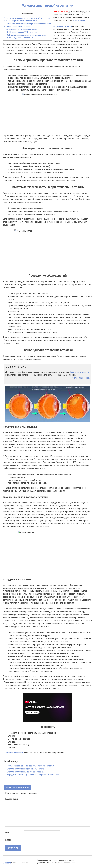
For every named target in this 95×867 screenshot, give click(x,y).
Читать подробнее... (81, 378)
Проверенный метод (79, 372)
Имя (7, 832)
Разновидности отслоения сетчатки (20, 29)
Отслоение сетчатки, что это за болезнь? (25, 772)
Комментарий (11, 799)
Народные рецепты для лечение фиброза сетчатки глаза (33, 775)
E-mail (8, 840)
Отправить (13, 848)
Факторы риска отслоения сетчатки (20, 21)
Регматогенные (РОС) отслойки (22, 32)
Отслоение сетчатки (62, 26)
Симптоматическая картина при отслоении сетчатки (27, 24)
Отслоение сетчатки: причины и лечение (25, 769)
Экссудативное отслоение (20, 38)
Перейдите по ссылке (13, 753)
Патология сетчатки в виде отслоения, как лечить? (30, 766)
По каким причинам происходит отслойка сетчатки (27, 18)
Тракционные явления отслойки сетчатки (26, 35)
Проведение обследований (17, 26)
